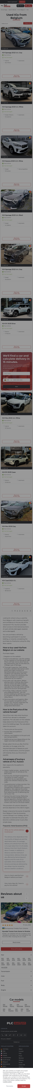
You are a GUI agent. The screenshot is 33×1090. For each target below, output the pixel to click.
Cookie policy (7, 1082)
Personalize (9, 1086)
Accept (24, 1086)
